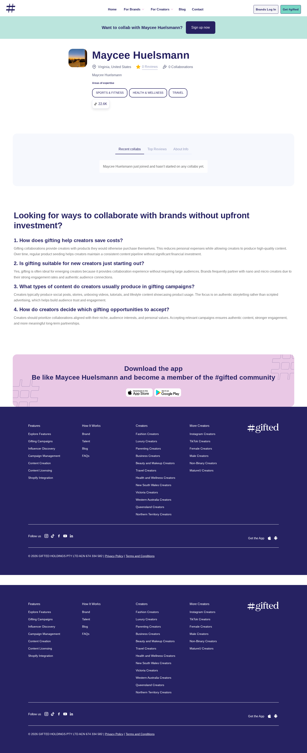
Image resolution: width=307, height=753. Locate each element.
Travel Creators (146, 470)
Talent (86, 441)
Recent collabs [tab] (130, 149)
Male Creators (199, 455)
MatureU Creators (201, 470)
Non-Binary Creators (203, 463)
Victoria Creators (147, 492)
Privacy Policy (114, 556)
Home (112, 9)
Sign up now (200, 27)
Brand (86, 434)
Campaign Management (44, 455)
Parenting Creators (148, 448)
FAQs (85, 455)
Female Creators (201, 448)
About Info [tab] (180, 149)
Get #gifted (291, 9)
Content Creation (39, 463)
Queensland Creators (150, 507)
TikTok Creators (200, 441)
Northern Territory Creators (153, 514)
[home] (10, 8)
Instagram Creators (202, 434)
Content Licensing (40, 470)
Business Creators (148, 455)
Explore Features (39, 434)
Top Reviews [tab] (157, 149)
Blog (182, 9)
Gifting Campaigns (40, 441)
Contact (197, 9)
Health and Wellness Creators (155, 477)
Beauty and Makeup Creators (155, 463)
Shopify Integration (40, 477)
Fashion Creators (147, 434)
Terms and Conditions (140, 556)
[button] (133, 9)
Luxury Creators (146, 441)
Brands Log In (266, 9)
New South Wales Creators (153, 485)
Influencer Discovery (41, 448)
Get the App (256, 538)
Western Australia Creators (153, 499)
